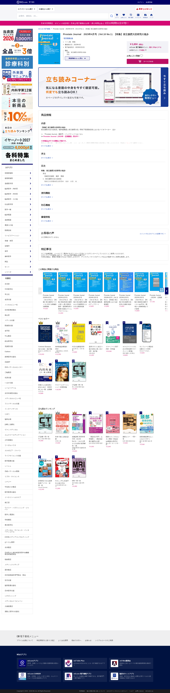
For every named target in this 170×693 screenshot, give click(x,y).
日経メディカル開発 (12, 471)
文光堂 (7, 284)
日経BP (7, 362)
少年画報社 (9, 440)
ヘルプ (131, 691)
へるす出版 (9, 383)
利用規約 (82, 691)
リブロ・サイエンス (12, 476)
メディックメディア (12, 565)
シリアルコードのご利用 (104, 640)
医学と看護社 (9, 514)
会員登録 (149, 2)
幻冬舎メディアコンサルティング (17, 537)
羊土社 (7, 294)
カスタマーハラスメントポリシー (117, 691)
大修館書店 (9, 606)
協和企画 (8, 419)
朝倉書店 (8, 559)
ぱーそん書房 (9, 542)
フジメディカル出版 (12, 404)
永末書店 (8, 547)
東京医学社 (9, 525)
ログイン (141, 2)
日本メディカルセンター (14, 367)
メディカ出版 (9, 320)
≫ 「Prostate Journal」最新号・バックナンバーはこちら (62, 134)
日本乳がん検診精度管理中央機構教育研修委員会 (17, 553)
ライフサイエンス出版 (13, 456)
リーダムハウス (10, 445)
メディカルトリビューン (14, 601)
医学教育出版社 (10, 492)
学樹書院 (8, 520)
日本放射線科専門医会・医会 (15, 575)
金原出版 (8, 299)
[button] (166, 290)
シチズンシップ (10, 596)
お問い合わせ (139, 691)
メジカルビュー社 (11, 305)
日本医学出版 (9, 591)
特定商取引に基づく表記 (45, 640)
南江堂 (7, 502)
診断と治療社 (9, 424)
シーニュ (8, 466)
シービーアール (10, 388)
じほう (7, 414)
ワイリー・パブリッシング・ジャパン (17, 508)
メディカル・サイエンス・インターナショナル (17, 531)
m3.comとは (149, 691)
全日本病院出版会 (11, 393)
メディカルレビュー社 (13, 398)
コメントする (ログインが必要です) (152, 234)
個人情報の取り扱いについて (96, 691)
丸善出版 (8, 377)
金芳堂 (7, 331)
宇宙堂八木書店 (10, 487)
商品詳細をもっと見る (76, 58)
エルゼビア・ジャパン (13, 450)
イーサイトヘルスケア (13, 497)
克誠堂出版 (9, 346)
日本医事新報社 (10, 310)
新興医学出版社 (10, 357)
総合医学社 (9, 341)
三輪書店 (8, 372)
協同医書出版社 (10, 585)
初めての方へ (76, 640)
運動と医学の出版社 (12, 611)
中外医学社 (9, 289)
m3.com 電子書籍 (44, 29)
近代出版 (8, 580)
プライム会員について (25, 640)
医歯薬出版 (9, 325)
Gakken (7, 351)
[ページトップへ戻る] (163, 689)
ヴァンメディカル (11, 430)
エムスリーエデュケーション (15, 435)
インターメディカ (11, 409)
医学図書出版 (9, 461)
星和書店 (8, 570)
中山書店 (8, 336)
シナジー (8, 482)
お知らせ (88, 640)
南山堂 (7, 315)
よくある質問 (63, 640)
